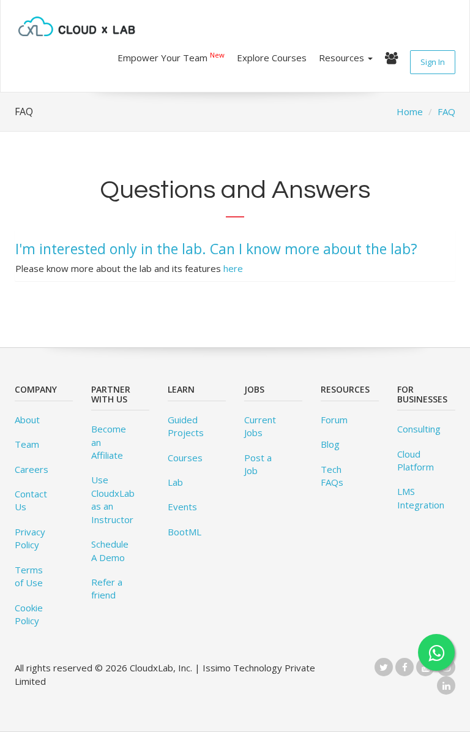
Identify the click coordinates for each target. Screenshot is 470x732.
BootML (184, 532)
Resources (343, 57)
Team (27, 444)
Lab (175, 482)
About (27, 419)
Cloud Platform (415, 460)
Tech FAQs (332, 475)
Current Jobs (260, 426)
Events (182, 506)
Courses (185, 457)
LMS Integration (420, 497)
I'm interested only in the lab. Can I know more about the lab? (216, 248)
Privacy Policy (30, 538)
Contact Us (31, 500)
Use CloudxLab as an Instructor (113, 499)
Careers (31, 469)
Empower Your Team (171, 57)
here (233, 268)
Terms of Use (29, 576)
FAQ (446, 111)
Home (410, 111)
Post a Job (258, 464)
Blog (330, 444)
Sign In (432, 61)
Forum (334, 419)
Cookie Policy (29, 614)
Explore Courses (272, 57)
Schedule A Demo (110, 550)
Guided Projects (186, 426)
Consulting (419, 429)
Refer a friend (106, 588)
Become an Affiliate (108, 442)
